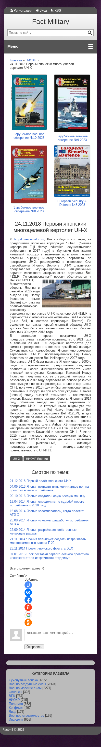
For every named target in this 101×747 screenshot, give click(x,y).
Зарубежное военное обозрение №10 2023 (28, 136)
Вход (43, 10)
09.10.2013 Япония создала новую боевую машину (47, 496)
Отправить (34, 647)
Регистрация (23, 10)
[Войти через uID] (28, 585)
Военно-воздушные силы (27, 684)
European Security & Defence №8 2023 (72, 202)
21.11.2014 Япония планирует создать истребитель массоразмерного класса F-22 (48, 541)
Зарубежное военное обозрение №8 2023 (28, 209)
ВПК (12, 696)
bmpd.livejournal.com (29, 239)
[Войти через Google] (28, 615)
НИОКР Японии (37, 459)
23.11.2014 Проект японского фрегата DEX (41, 548)
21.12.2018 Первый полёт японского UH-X (41, 481)
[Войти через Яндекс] (28, 607)
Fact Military (50, 21)
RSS (57, 10)
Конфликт (16, 708)
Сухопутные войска (23, 680)
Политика (16, 704)
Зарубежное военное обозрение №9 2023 (72, 138)
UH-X (16, 459)
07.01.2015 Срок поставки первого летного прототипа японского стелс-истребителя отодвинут (49, 556)
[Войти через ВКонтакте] (28, 592)
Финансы (15, 692)
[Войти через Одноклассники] (28, 622)
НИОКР (14, 700)
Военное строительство (26, 715)
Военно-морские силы (25, 688)
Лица (12, 711)
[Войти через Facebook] (28, 600)
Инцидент (16, 719)
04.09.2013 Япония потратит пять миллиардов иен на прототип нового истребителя (49, 488)
